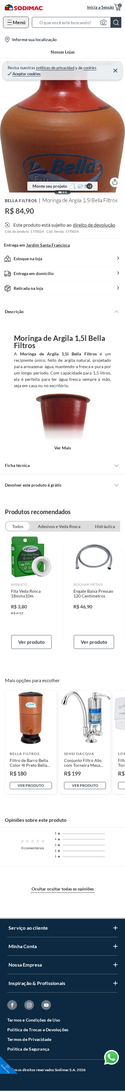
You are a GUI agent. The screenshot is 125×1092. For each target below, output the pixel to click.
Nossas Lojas (63, 51)
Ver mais (62, 447)
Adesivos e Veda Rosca (59, 526)
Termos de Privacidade (29, 1039)
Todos (17, 526)
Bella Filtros (21, 200)
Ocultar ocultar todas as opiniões (63, 888)
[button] (78, 22)
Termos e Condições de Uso (33, 1019)
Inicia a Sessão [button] (100, 7)
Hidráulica (105, 526)
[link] (31, 592)
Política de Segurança (28, 1048)
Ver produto (31, 642)
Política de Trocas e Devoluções (37, 1029)
